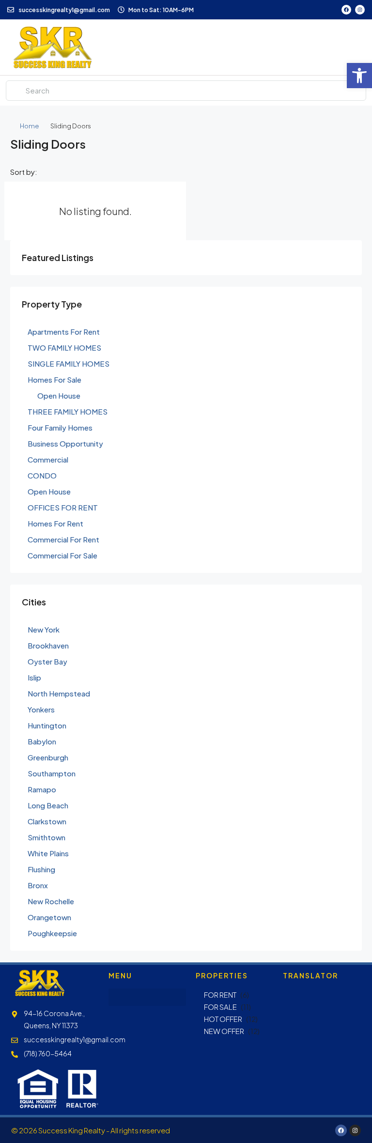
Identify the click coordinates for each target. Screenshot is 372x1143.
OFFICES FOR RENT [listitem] (63, 507)
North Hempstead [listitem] (59, 693)
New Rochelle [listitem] (51, 901)
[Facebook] (346, 10)
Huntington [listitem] (47, 725)
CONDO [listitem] (42, 475)
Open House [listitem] (58, 395)
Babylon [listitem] (42, 741)
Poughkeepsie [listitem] (52, 933)
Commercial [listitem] (48, 459)
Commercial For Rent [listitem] (63, 539)
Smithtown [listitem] (46, 837)
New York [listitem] (44, 629)
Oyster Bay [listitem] (47, 661)
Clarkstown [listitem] (47, 821)
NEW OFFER (224, 1030)
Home (29, 126)
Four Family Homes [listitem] (60, 427)
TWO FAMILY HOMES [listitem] (64, 347)
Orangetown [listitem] (49, 917)
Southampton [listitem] (52, 773)
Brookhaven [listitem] (48, 645)
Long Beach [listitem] (48, 805)
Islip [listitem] (34, 677)
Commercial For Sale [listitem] (62, 555)
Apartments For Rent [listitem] (64, 331)
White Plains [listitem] (48, 853)
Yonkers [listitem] (41, 709)
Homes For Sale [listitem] (54, 379)
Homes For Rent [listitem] (55, 523)
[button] (359, 75)
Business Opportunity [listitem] (65, 443)
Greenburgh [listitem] (48, 757)
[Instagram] (360, 10)
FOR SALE (220, 1006)
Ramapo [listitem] (42, 789)
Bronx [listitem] (38, 885)
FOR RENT (220, 994)
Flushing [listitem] (41, 869)
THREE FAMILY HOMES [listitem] (68, 411)
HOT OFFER (223, 1018)
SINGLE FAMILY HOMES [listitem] (68, 363)
